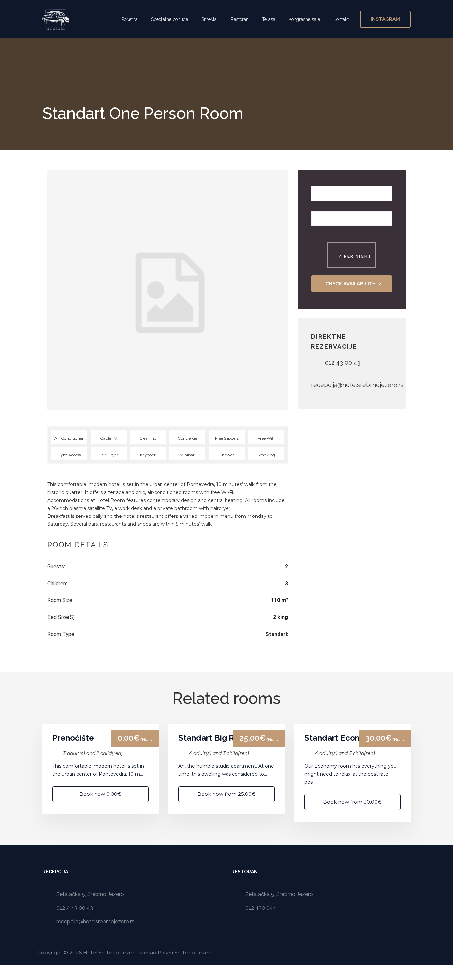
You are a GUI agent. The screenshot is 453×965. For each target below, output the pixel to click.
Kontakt (341, 19)
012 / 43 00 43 (74, 908)
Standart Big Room (214, 738)
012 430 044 (260, 908)
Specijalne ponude (169, 19)
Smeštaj (209, 19)
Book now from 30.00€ (352, 802)
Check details (100, 724)
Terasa (268, 19)
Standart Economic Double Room (352, 738)
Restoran (240, 19)
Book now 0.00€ (100, 794)
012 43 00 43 (342, 362)
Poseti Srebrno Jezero (186, 952)
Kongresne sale (304, 19)
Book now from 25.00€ (226, 794)
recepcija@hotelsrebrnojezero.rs (357, 384)
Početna (129, 19)
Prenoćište (73, 738)
